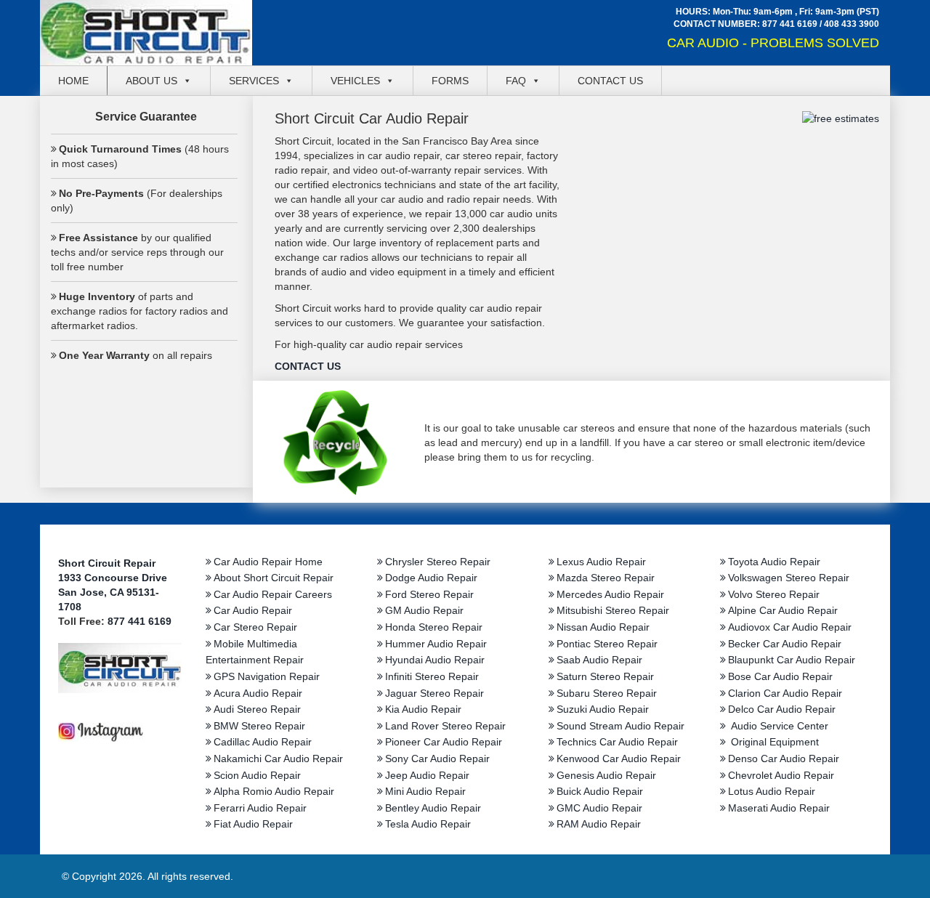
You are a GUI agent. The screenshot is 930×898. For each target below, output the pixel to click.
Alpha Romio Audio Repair (274, 791)
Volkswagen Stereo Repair (788, 577)
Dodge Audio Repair (431, 577)
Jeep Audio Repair (427, 775)
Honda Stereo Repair (433, 627)
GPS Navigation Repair (267, 676)
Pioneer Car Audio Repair (443, 742)
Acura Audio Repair (258, 693)
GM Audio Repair (424, 610)
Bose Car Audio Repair (780, 676)
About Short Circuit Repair (273, 577)
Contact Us (610, 80)
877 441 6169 (789, 24)
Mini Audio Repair (425, 791)
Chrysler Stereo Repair (437, 561)
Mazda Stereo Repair (606, 577)
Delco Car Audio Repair (782, 709)
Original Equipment (773, 742)
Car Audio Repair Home (268, 561)
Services (254, 80)
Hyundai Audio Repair (435, 660)
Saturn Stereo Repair (605, 676)
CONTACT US (308, 366)
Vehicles (355, 80)
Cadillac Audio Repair (263, 742)
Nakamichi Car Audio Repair (278, 758)
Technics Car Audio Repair (617, 742)
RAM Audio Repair (599, 824)
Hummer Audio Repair (436, 644)
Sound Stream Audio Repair (620, 726)
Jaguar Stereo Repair (434, 693)
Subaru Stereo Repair (607, 693)
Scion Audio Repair (257, 775)
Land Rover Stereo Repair (445, 726)
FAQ (516, 80)
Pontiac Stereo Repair (607, 644)
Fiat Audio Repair (253, 824)
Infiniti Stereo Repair (432, 676)
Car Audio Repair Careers (273, 594)
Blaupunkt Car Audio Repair (791, 660)
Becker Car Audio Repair (784, 644)
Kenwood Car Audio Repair (619, 758)
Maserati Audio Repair (779, 808)
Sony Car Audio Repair (437, 758)
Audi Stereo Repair (257, 709)
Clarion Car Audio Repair (785, 693)
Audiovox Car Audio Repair (790, 627)
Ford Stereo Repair (429, 594)
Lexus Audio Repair (601, 561)
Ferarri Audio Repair (260, 808)
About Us (151, 80)
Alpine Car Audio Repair (783, 610)
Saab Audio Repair (599, 660)
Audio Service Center (778, 726)
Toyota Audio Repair (774, 561)
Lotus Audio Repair (771, 791)
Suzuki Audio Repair (603, 709)
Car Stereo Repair (255, 627)
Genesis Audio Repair (606, 775)
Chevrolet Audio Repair (781, 775)
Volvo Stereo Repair (774, 594)
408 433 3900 (851, 24)
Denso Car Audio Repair (783, 758)
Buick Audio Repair (600, 791)
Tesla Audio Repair (428, 824)
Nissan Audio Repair (603, 627)
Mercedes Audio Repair (610, 594)
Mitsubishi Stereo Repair (613, 610)
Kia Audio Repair (423, 709)
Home (73, 80)
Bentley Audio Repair (433, 808)
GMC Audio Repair (599, 808)
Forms (450, 80)
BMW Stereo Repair (259, 726)
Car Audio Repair (253, 610)
